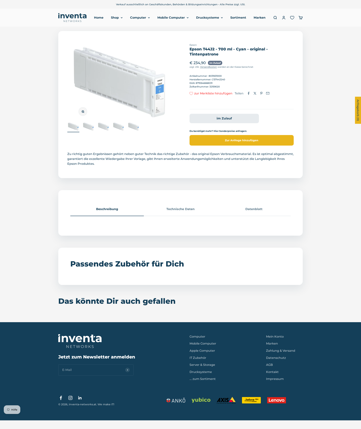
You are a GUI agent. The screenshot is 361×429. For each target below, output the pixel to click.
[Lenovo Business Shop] (276, 400)
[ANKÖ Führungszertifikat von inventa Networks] (175, 400)
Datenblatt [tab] (253, 209)
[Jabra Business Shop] (251, 400)
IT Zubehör (198, 358)
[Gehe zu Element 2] (88, 127)
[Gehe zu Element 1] (73, 127)
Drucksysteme (207, 17)
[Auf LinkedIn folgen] (80, 397)
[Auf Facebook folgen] (60, 397)
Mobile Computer (171, 17)
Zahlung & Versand (280, 350)
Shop (115, 17)
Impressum (275, 379)
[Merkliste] (292, 18)
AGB (269, 365)
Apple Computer (202, 350)
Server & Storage (202, 365)
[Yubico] (201, 400)
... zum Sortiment (203, 379)
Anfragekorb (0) (358, 110)
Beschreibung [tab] (107, 209)
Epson (193, 44)
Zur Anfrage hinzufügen (241, 140)
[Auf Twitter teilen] (255, 93)
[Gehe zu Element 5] (133, 127)
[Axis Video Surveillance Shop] (226, 400)
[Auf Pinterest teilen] (261, 93)
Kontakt (272, 372)
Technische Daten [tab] (180, 209)
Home (98, 17)
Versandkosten (208, 66)
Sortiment (238, 17)
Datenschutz (276, 358)
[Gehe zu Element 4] (118, 127)
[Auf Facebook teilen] (248, 93)
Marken (259, 17)
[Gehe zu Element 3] (103, 127)
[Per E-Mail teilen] (268, 93)
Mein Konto (275, 336)
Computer (138, 17)
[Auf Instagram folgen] (70, 397)
